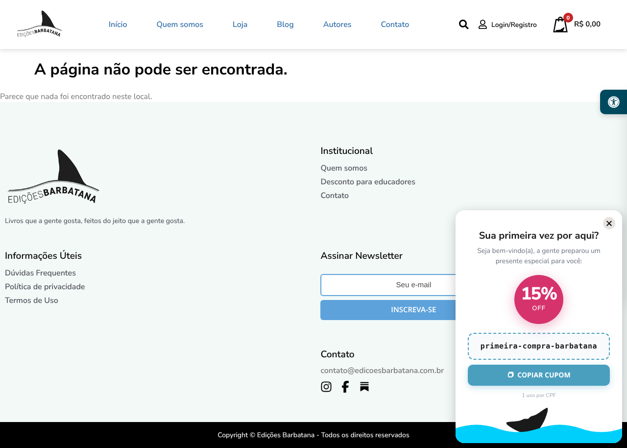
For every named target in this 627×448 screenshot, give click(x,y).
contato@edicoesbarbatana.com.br (382, 370)
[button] (609, 223)
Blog (285, 24)
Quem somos (179, 24)
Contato (395, 24)
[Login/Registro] (482, 24)
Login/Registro (514, 24)
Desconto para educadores (367, 181)
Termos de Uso (31, 300)
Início (118, 24)
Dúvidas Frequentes (40, 273)
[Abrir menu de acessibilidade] (613, 102)
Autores (337, 24)
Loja (240, 24)
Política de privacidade (45, 286)
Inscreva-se (413, 310)
